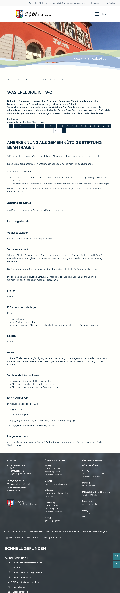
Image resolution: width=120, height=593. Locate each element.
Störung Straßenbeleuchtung (26, 582)
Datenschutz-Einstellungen (94, 531)
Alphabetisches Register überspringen (26, 122)
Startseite (11, 80)
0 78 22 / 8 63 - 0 (39, 3)
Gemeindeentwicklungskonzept (27, 572)
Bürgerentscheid (20, 592)
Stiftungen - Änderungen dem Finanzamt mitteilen (37, 387)
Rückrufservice (20, 587)
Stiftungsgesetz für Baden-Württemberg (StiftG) (30, 425)
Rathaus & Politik (23, 80)
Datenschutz (22, 531)
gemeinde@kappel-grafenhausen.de (69, 3)
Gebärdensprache (71, 531)
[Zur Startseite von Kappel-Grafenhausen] (48, 14)
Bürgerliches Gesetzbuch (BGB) (22, 404)
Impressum (9, 531)
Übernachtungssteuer (23, 577)
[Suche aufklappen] (116, 556)
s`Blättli (16, 568)
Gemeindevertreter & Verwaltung (45, 80)
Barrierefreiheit (37, 531)
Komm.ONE (56, 537)
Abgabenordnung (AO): (18, 414)
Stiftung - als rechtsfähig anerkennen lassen (34, 384)
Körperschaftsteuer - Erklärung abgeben (32, 381)
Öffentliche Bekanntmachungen (27, 563)
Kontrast (95, 3)
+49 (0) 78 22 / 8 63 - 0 (20, 480)
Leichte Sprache (53, 531)
